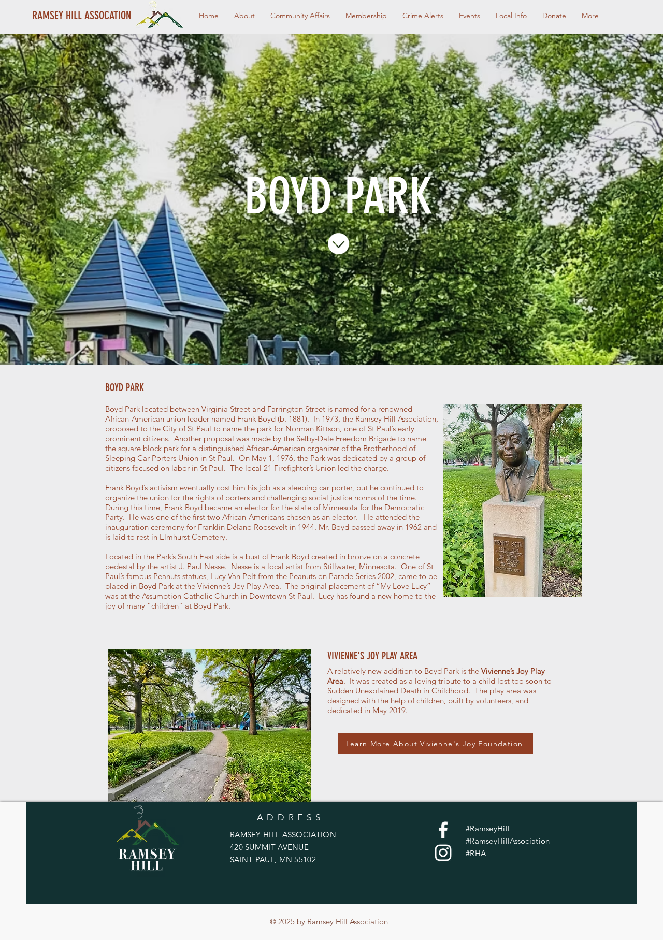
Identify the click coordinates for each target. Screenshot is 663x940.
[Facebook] (443, 830)
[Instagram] (443, 853)
